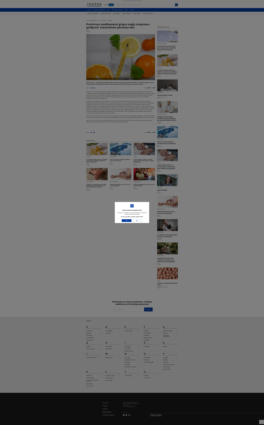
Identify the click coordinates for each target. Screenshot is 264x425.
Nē (137, 220)
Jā (126, 220)
